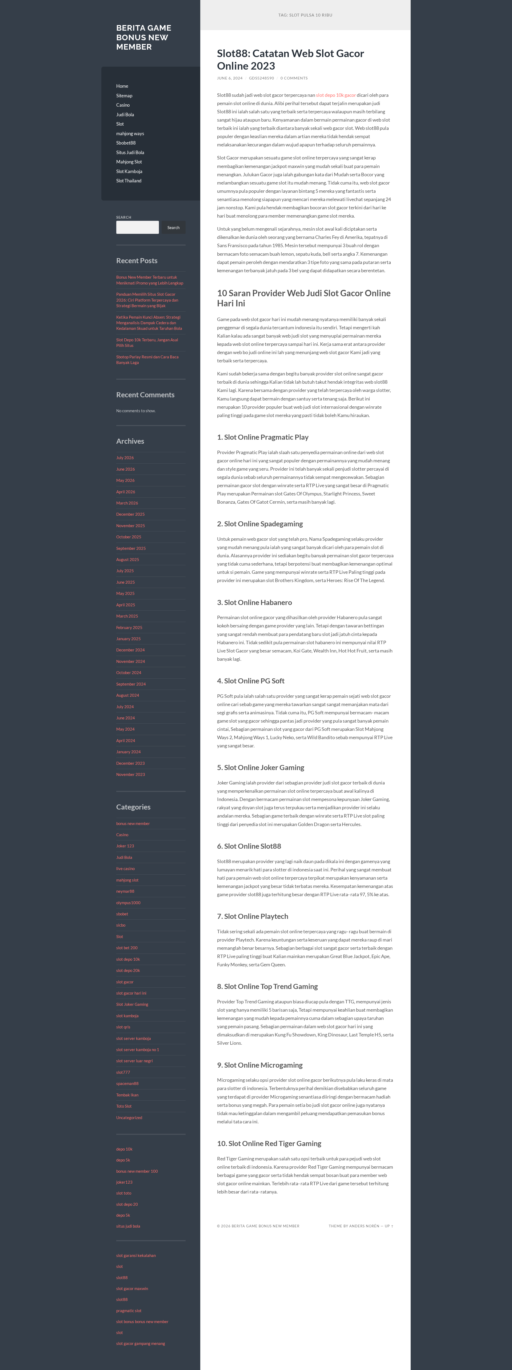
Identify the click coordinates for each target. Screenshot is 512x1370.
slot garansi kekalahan (136, 1255)
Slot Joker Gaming (132, 1004)
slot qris (123, 1026)
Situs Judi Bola (130, 152)
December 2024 (130, 649)
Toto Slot (124, 1106)
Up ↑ (389, 1226)
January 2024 (128, 751)
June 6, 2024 (230, 78)
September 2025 (131, 548)
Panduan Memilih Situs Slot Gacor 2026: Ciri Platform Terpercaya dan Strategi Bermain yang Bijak (147, 300)
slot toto (123, 1193)
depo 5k (123, 1159)
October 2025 (128, 536)
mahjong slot (127, 880)
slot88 (122, 1277)
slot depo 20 (127, 1204)
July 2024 (125, 706)
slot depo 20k (128, 970)
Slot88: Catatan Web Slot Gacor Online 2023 (290, 59)
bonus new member (133, 823)
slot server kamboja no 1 (137, 1049)
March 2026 (127, 502)
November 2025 (130, 525)
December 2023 (130, 763)
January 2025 (128, 638)
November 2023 (130, 774)
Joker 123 (125, 845)
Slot (120, 124)
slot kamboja (127, 1015)
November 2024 (130, 661)
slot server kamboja (133, 1038)
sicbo (120, 925)
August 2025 (127, 559)
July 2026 (125, 457)
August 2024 (127, 695)
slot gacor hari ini (131, 993)
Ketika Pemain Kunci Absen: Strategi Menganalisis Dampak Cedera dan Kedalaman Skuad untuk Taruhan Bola (149, 323)
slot (119, 1266)
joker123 (124, 1182)
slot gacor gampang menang (140, 1343)
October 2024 (128, 672)
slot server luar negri (134, 1060)
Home (122, 86)
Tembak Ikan (127, 1094)
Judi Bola (125, 114)
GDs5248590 (261, 78)
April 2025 (125, 604)
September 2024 (131, 684)
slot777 (123, 1072)
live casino (125, 868)
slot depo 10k (128, 959)
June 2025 (125, 582)
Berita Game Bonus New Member (143, 37)
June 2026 (125, 469)
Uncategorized (129, 1117)
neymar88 (125, 891)
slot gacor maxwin (132, 1288)
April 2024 (125, 740)
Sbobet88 (126, 143)
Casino (123, 105)
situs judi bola (128, 1226)
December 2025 (130, 514)
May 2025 (125, 593)
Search (123, 217)
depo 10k (124, 1149)
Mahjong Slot (129, 162)
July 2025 (125, 570)
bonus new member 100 (137, 1171)
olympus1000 (128, 902)
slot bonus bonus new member (142, 1321)
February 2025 (129, 627)
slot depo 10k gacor (336, 95)
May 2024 (125, 729)
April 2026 (125, 491)
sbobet (122, 913)
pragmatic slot (129, 1310)
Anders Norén (364, 1226)
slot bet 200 (127, 947)
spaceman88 (127, 1083)
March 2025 (127, 616)
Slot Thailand (129, 180)
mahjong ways (130, 133)
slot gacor (125, 981)
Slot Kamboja (129, 171)
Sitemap (124, 95)
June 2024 (125, 717)
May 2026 (125, 480)
